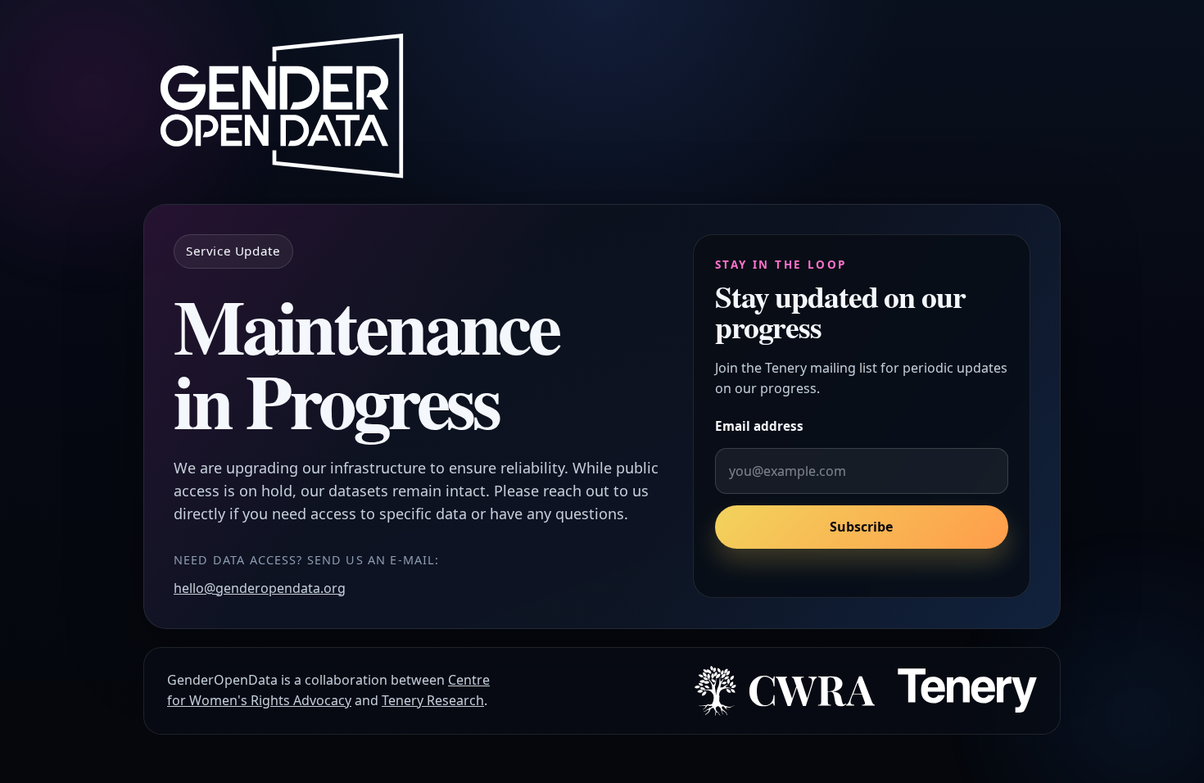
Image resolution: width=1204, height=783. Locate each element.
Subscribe (861, 527)
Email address (759, 426)
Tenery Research (433, 700)
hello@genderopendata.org (260, 588)
